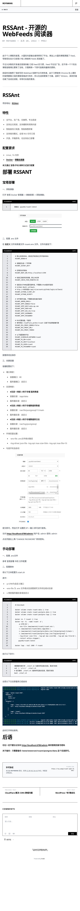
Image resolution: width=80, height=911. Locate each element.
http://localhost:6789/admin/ (20, 533)
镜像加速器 (19, 159)
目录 (76, 9)
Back (6, 9)
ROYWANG (7, 3)
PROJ (44, 41)
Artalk (43, 859)
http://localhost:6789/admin (35, 745)
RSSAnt (15, 103)
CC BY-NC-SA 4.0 (32, 771)
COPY (74, 201)
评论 (72, 834)
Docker (9, 159)
